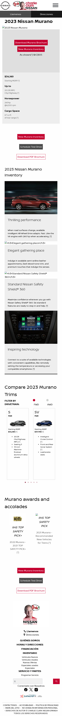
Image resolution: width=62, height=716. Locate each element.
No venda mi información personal (40, 708)
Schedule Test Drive (31, 146)
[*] (32, 54)
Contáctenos (10, 705)
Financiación (29, 649)
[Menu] (55, 5)
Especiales (30, 668)
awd (49, 404)
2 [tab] (28, 482)
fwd (36, 404)
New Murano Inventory (31, 49)
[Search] (56, 681)
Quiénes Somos (30, 640)
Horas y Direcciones (30, 644)
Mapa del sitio (12, 708)
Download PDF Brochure (31, 156)
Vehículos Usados (30, 659)
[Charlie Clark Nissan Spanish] (18, 5)
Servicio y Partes (30, 671)
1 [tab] (25, 482)
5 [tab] (36, 482)
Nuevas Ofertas (30, 662)
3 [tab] (31, 482)
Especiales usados (29, 665)
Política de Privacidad (47, 705)
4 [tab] (34, 482)
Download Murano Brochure (31, 42)
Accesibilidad (26, 705)
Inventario (30, 653)
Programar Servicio (29, 675)
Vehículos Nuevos (30, 657)
